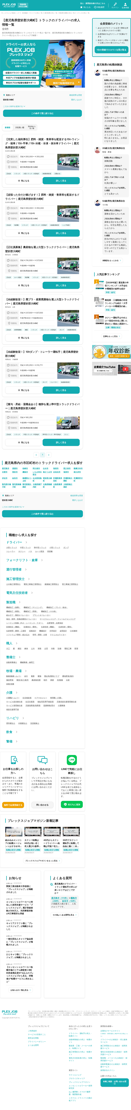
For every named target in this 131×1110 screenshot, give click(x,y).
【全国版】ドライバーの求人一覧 (31, 13)
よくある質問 (33, 1045)
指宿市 (56, 468)
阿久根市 (36, 468)
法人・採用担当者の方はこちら (92, 3)
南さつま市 (47, 472)
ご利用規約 (32, 1031)
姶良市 (15, 478)
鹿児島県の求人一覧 (51, 13)
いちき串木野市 (37, 473)
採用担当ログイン (107, 1070)
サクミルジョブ (75, 1075)
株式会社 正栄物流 (11, 255)
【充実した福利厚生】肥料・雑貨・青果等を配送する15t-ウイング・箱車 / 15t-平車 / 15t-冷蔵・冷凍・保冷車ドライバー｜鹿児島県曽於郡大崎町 (42, 143)
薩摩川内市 (78, 468)
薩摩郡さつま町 (27, 479)
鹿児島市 (5, 468)
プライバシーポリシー (37, 1041)
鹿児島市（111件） (60, 898)
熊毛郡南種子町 (16, 485)
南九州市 (77, 472)
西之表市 (67, 468)
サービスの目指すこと (37, 1034)
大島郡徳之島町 (67, 485)
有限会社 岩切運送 (11, 412)
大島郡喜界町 (57, 485)
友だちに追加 (74, 804)
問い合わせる (42, 805)
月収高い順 (19, 127)
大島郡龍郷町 (47, 485)
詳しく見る (61, 180)
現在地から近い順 (32, 127)
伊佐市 (4, 478)
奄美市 (66, 472)
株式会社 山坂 (10, 307)
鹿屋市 (15, 468)
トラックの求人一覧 (83, 13)
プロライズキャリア (77, 1078)
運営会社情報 (33, 1038)
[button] (36, 455)
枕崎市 (25, 468)
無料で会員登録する (13, 805)
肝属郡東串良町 (57, 479)
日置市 (4, 472)
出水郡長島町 (37, 479)
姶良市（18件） (69, 901)
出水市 (45, 468)
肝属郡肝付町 (78, 479)
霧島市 (25, 472)
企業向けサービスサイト (114, 1033)
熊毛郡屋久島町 (27, 485)
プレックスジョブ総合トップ (10, 13)
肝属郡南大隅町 (67, 479)
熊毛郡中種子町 (6, 485)
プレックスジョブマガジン (79, 1082)
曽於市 (15, 472)
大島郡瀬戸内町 (37, 485)
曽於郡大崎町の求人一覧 (67, 13)
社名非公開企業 (10, 151)
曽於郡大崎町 (47, 479)
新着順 (7, 127)
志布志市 (56, 472)
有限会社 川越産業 (11, 359)
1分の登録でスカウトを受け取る (111, 49)
